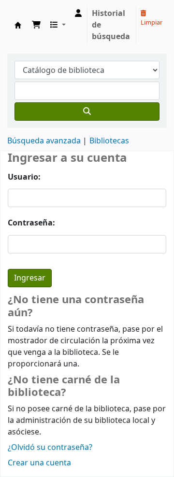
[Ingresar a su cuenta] (78, 13)
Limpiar (151, 22)
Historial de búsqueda (111, 25)
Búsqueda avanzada (44, 141)
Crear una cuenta (39, 463)
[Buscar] (87, 111)
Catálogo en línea (17, 25)
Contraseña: (31, 223)
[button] (36, 25)
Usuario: (24, 177)
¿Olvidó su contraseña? (50, 447)
